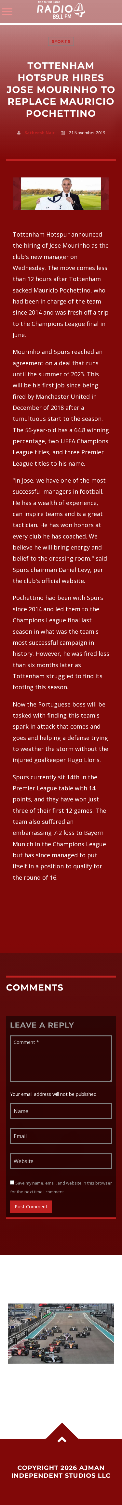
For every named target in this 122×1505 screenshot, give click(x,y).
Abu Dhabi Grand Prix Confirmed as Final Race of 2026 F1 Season (60, 1380)
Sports (61, 41)
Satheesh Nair (40, 133)
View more (61, 1334)
